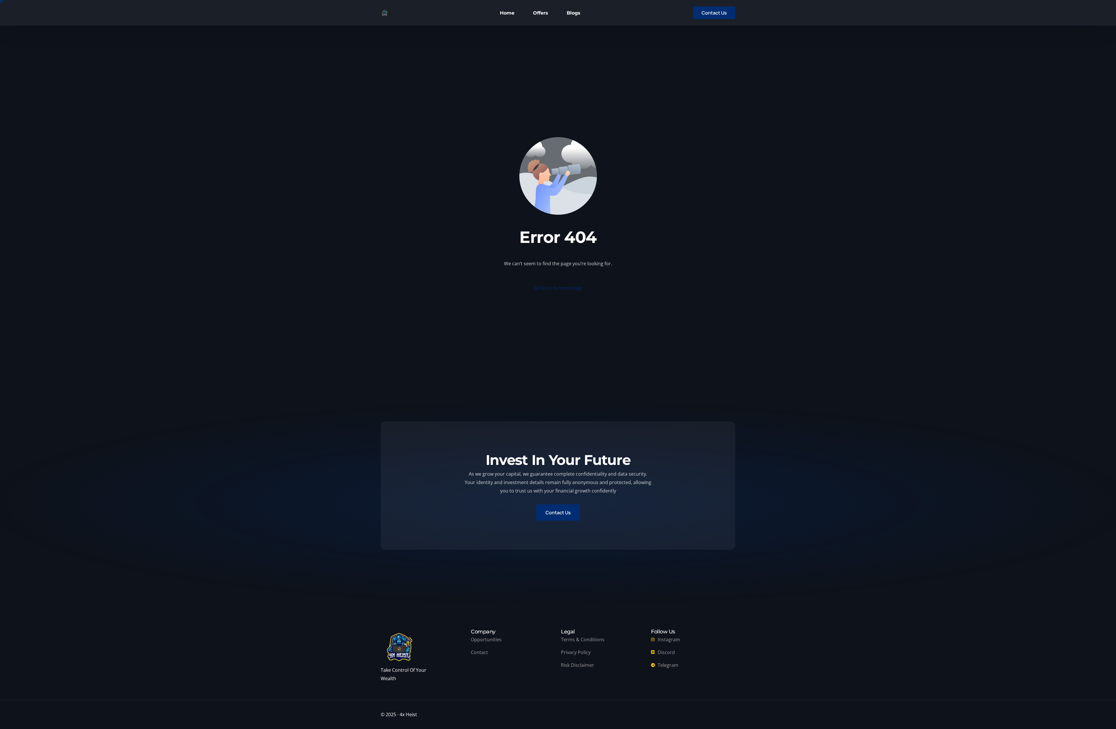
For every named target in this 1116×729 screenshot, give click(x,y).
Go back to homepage (558, 288)
